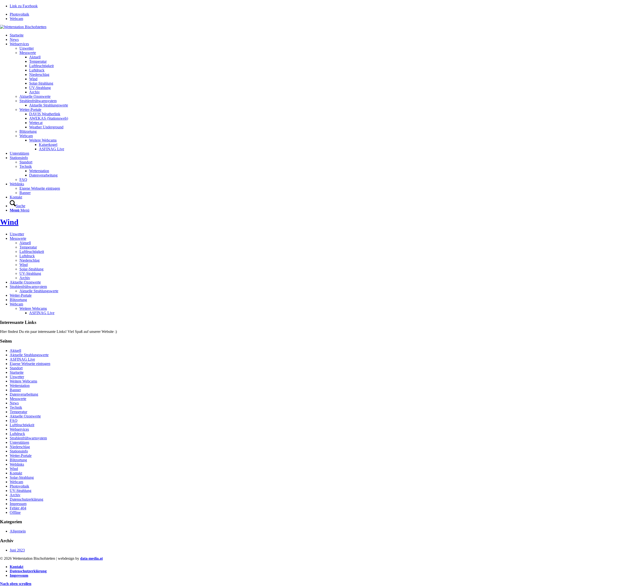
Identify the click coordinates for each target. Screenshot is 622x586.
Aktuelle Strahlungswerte (38, 291)
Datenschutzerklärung (26, 499)
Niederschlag (29, 260)
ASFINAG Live (41, 313)
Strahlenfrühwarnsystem (28, 286)
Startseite (17, 372)
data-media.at (91, 558)
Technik (16, 407)
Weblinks (17, 464)
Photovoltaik (19, 14)
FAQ (13, 420)
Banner (15, 390)
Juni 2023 (17, 550)
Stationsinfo (19, 451)
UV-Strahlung (30, 273)
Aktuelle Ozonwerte (25, 282)
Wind (9, 222)
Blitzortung (18, 300)
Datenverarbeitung (24, 394)
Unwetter (17, 234)
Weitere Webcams (33, 308)
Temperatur (28, 247)
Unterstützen (19, 442)
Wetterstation (20, 385)
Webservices (19, 429)
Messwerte (18, 238)
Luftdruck (27, 256)
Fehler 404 (18, 508)
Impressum (18, 504)
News (14, 403)
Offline (15, 512)
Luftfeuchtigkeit (31, 251)
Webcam (16, 19)
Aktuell (25, 243)
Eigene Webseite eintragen (30, 364)
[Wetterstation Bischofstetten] (23, 27)
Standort (16, 368)
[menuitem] (316, 14)
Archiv (24, 278)
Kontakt (16, 473)
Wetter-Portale (21, 295)
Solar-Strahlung (31, 269)
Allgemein (18, 531)
